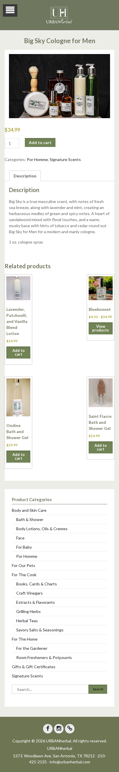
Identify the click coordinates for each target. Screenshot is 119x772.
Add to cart (40, 142)
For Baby (24, 547)
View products (100, 328)
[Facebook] (48, 728)
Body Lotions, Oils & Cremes (42, 528)
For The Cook (24, 574)
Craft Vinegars (29, 593)
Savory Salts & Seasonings (40, 629)
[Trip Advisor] (70, 728)
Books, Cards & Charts (36, 583)
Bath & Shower (29, 519)
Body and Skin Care (29, 510)
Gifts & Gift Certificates (33, 666)
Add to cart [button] (18, 352)
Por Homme (37, 159)
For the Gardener (31, 648)
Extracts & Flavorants (35, 602)
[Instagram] (59, 728)
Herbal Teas (27, 620)
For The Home (25, 639)
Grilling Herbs (28, 611)
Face (20, 537)
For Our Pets (23, 565)
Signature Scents (65, 159)
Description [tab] (25, 175)
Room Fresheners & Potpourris (44, 657)
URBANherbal (59, 748)
